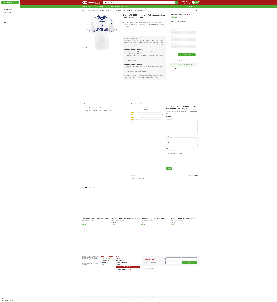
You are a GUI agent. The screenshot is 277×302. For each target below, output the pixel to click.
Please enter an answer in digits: (174, 153)
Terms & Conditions (122, 262)
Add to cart (187, 54)
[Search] (176, 2)
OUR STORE (189, 6)
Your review (169, 119)
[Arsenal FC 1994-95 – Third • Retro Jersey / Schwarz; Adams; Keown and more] (155, 203)
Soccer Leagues (106, 258)
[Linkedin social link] (178, 60)
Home (84, 10)
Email (167, 142)
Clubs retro (98, 10)
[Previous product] (195, 11)
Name (168, 136)
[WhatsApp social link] (179, 60)
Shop (118, 258)
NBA (103, 264)
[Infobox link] (184, 2)
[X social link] (176, 60)
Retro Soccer (90, 10)
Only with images (193, 175)
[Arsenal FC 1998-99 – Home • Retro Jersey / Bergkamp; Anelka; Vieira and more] (185, 203)
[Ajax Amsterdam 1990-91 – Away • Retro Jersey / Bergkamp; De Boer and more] (96, 203)
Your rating (169, 116)
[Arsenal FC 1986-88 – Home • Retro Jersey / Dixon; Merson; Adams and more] (126, 203)
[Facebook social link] (174, 60)
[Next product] (198, 11)
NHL (103, 266)
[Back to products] (196, 11)
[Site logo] (91, 2)
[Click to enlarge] (87, 48)
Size (172, 21)
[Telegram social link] (181, 60)
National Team (105, 260)
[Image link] (92, 242)
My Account (120, 260)
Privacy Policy (120, 264)
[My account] (197, 6)
